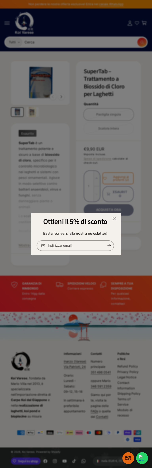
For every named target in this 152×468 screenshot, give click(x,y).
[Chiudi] (115, 218)
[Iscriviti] (109, 245)
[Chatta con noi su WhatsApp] (142, 458)
